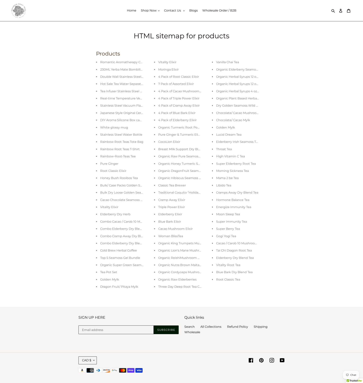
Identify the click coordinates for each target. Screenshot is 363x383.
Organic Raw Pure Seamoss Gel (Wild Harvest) (193, 156)
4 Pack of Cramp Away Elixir (179, 105)
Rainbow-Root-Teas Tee (118, 156)
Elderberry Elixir (170, 214)
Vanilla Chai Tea (227, 62)
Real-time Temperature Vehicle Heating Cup (133, 98)
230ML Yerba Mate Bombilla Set (124, 69)
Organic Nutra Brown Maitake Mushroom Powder (195, 265)
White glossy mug (114, 127)
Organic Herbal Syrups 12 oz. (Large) (242, 76)
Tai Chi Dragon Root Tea (234, 250)
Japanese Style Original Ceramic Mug (128, 113)
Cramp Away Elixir (171, 200)
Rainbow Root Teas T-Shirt (120, 149)
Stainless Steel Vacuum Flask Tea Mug (129, 105)
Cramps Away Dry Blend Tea (237, 192)
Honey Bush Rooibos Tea (119, 178)
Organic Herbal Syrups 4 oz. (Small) (242, 91)
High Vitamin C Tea (230, 156)
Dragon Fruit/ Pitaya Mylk (119, 286)
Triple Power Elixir (171, 207)
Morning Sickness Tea (232, 171)
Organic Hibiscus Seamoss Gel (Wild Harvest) (192, 178)
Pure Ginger (109, 163)
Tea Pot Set (108, 272)
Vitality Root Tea (228, 265)
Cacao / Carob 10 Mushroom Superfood (245, 243)
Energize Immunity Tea (233, 207)
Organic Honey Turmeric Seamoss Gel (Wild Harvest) (197, 163)
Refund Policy (237, 326)
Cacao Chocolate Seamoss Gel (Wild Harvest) (134, 200)
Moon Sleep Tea (228, 214)
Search (189, 326)
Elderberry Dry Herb (115, 214)
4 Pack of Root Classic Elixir (178, 76)
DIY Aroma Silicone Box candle (123, 120)
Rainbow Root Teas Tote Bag (121, 142)
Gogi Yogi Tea (226, 236)
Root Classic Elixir (113, 171)
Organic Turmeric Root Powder (181, 127)
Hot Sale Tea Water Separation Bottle (128, 84)
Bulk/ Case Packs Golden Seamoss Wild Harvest (136, 185)
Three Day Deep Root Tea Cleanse (183, 286)
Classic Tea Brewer (172, 185)
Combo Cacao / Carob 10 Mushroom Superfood (135, 221)
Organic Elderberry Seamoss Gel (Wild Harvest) (251, 69)
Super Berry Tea (228, 229)
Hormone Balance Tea (232, 200)
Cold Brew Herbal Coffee (118, 250)
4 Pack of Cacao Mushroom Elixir (182, 91)
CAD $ (86, 360)
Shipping (261, 326)
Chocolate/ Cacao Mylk (233, 120)
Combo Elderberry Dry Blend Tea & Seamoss (133, 229)
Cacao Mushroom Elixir (175, 229)
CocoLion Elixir (169, 142)
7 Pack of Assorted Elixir (176, 84)
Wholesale (192, 332)
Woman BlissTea (170, 236)
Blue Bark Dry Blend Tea (234, 272)
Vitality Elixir (109, 207)
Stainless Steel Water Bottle (121, 134)
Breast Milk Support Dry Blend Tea (184, 149)
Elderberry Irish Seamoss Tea (237, 142)
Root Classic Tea (228, 279)
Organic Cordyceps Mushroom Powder (187, 272)
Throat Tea (224, 149)
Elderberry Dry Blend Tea (235, 258)
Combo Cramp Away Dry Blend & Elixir (129, 236)
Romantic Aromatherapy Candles (125, 62)
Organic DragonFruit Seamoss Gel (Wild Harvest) (194, 171)
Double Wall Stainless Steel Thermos (127, 76)
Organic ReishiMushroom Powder (183, 258)
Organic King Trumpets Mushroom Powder (190, 243)
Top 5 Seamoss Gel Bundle (120, 258)
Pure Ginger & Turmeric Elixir (180, 134)
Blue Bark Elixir (169, 221)
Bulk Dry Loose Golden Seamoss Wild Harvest (134, 192)
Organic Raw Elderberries (177, 279)
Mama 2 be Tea (227, 178)
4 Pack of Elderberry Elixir (177, 120)
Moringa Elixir (168, 69)
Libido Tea (223, 185)
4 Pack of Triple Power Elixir (178, 98)
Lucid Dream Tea (228, 134)
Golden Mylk (109, 279)
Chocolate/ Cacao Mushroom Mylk (242, 113)
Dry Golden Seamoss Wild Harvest (242, 105)
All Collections (210, 326)
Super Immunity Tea (231, 221)
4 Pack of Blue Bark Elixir (176, 113)
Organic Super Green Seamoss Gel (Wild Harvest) (137, 265)
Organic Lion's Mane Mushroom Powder (188, 250)
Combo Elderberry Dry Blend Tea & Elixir (130, 243)
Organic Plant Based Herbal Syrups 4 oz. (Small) (251, 98)
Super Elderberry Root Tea (236, 163)
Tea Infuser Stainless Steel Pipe (123, 91)
